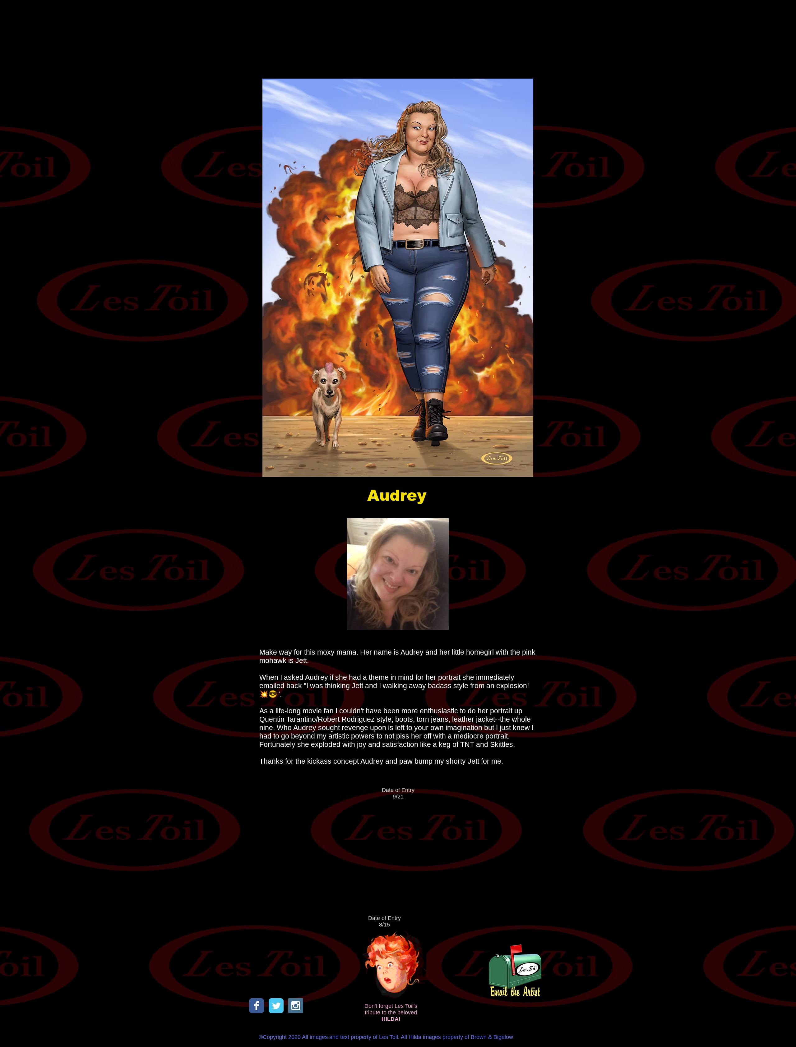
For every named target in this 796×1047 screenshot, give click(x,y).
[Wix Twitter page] (276, 1005)
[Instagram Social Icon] (295, 1005)
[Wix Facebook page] (256, 1005)
